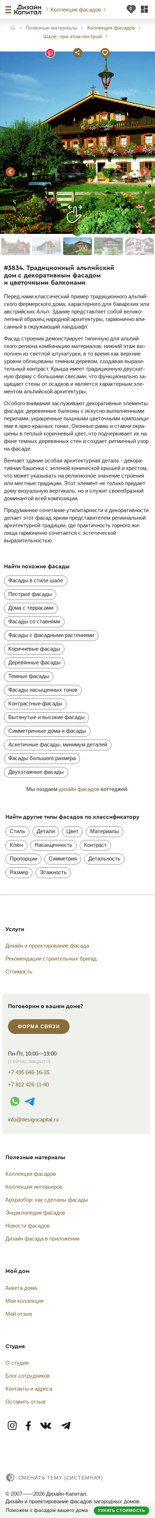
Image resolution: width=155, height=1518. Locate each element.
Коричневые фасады (34, 649)
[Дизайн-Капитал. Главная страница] (29, 9)
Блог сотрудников (27, 1376)
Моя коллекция (24, 1301)
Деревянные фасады (34, 662)
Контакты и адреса (28, 1389)
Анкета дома (21, 1288)
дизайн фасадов (79, 789)
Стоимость (18, 971)
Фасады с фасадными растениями (51, 635)
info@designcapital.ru (33, 1119)
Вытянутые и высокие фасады (46, 717)
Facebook (28, 1426)
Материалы (104, 831)
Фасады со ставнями (34, 621)
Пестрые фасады (30, 594)
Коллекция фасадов (76, 9)
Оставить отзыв (25, 1402)
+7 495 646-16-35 (28, 1072)
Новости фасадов (27, 1226)
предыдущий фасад (10, 171)
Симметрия (63, 858)
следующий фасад (144, 171)
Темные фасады (28, 676)
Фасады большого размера (42, 758)
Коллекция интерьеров (33, 1187)
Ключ (16, 845)
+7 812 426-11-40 (28, 1084)
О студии (16, 1363)
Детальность (104, 858)
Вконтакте (46, 1426)
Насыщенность (53, 845)
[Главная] (13, 28)
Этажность (53, 872)
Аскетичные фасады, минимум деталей (57, 744)
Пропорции (23, 858)
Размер (19, 872)
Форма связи (38, 1026)
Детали (46, 831)
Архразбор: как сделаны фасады (46, 1200)
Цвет (72, 831)
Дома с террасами (30, 608)
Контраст (95, 845)
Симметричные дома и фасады (47, 731)
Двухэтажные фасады (36, 772)
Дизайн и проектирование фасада (47, 946)
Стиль (17, 831)
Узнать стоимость (121, 1510)
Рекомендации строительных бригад (51, 958)
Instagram (12, 1426)
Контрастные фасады (35, 703)
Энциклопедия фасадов (35, 1213)
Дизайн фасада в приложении (42, 1238)
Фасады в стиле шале (35, 580)
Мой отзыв (18, 1314)
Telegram (65, 1426)
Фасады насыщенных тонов (43, 690)
